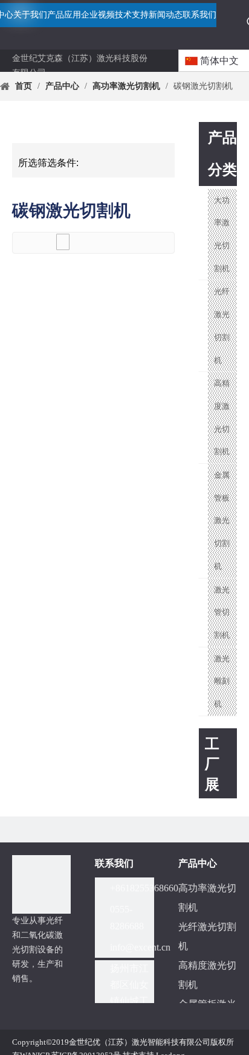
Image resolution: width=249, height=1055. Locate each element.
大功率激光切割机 (222, 234)
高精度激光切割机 (222, 417)
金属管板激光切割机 (222, 520)
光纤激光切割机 (222, 325)
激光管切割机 (222, 612)
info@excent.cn (140, 947)
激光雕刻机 (222, 681)
